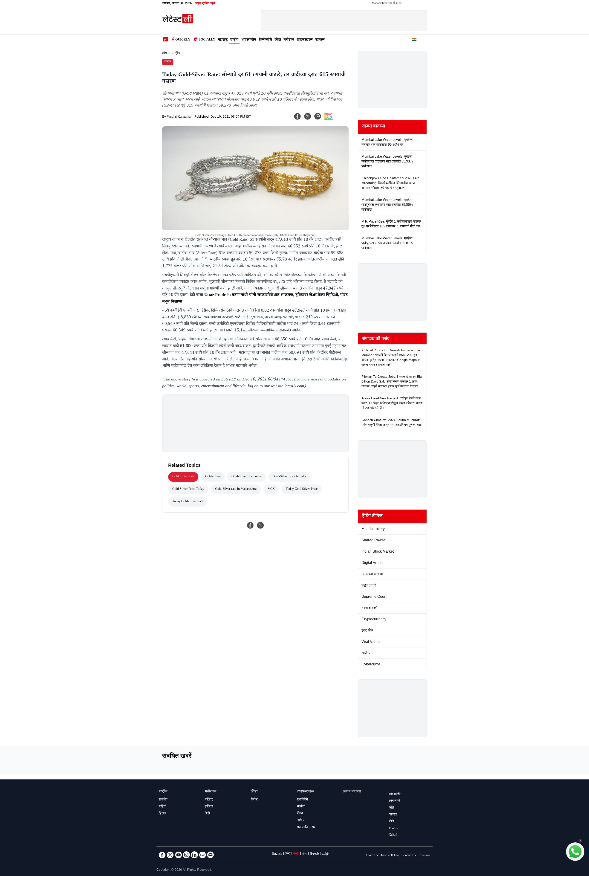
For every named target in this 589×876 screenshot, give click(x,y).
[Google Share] (335, 119)
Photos (393, 828)
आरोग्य (300, 820)
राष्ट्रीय (234, 40)
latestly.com (294, 386)
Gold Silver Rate (183, 476)
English (277, 854)
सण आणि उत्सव (306, 827)
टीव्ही (207, 813)
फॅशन (300, 813)
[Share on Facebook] (250, 525)
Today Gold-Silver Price (302, 489)
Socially (207, 40)
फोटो (391, 821)
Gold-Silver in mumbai (246, 476)
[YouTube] (178, 854)
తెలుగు (314, 854)
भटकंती (301, 806)
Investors (424, 855)
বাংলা (304, 854)
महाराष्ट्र (223, 40)
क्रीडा (278, 40)
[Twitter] (170, 854)
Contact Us (408, 855)
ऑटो (391, 808)
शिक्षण (162, 813)
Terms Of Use (390, 855)
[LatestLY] (177, 22)
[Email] (210, 854)
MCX (271, 489)
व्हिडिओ (393, 835)
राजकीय (163, 800)
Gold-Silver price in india (289, 476)
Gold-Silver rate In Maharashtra (236, 489)
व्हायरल (320, 40)
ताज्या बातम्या (373, 127)
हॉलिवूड (209, 806)
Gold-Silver (212, 476)
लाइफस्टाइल (305, 40)
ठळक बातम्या (352, 792)
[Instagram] (186, 854)
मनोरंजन (289, 40)
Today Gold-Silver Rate (187, 501)
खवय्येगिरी (302, 800)
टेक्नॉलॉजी (265, 40)
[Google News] (202, 854)
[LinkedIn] (194, 854)
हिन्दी (287, 854)
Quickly (182, 40)
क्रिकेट (254, 800)
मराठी (296, 854)
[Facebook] (297, 116)
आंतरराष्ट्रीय (248, 40)
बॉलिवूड (209, 800)
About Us (371, 855)
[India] (414, 40)
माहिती (162, 806)
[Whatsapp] (317, 116)
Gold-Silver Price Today (188, 489)
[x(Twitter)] (307, 116)
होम (164, 53)
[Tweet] (260, 525)
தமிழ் (325, 854)
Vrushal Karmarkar (179, 117)
